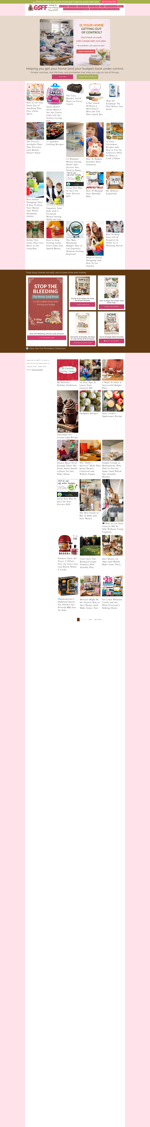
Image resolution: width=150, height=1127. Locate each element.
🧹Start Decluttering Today (82, 342)
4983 (90, 619)
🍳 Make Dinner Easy (83, 304)
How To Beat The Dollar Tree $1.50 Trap (111, 302)
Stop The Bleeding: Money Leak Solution (46, 334)
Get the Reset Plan (109, 2)
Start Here (62, 76)
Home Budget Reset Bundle (111, 337)
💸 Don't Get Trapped (111, 306)
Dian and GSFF (37, 370)
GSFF (43, 7)
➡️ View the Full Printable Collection (46, 348)
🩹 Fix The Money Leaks (47, 337)
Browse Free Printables (87, 76)
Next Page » (98, 619)
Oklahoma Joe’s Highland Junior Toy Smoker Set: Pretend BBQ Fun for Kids (67, 604)
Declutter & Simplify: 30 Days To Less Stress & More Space (82, 338)
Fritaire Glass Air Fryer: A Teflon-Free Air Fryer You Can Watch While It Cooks (68, 564)
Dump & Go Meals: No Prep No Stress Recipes (82, 299)
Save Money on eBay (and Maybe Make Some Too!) (111, 562)
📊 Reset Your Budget (111, 340)
